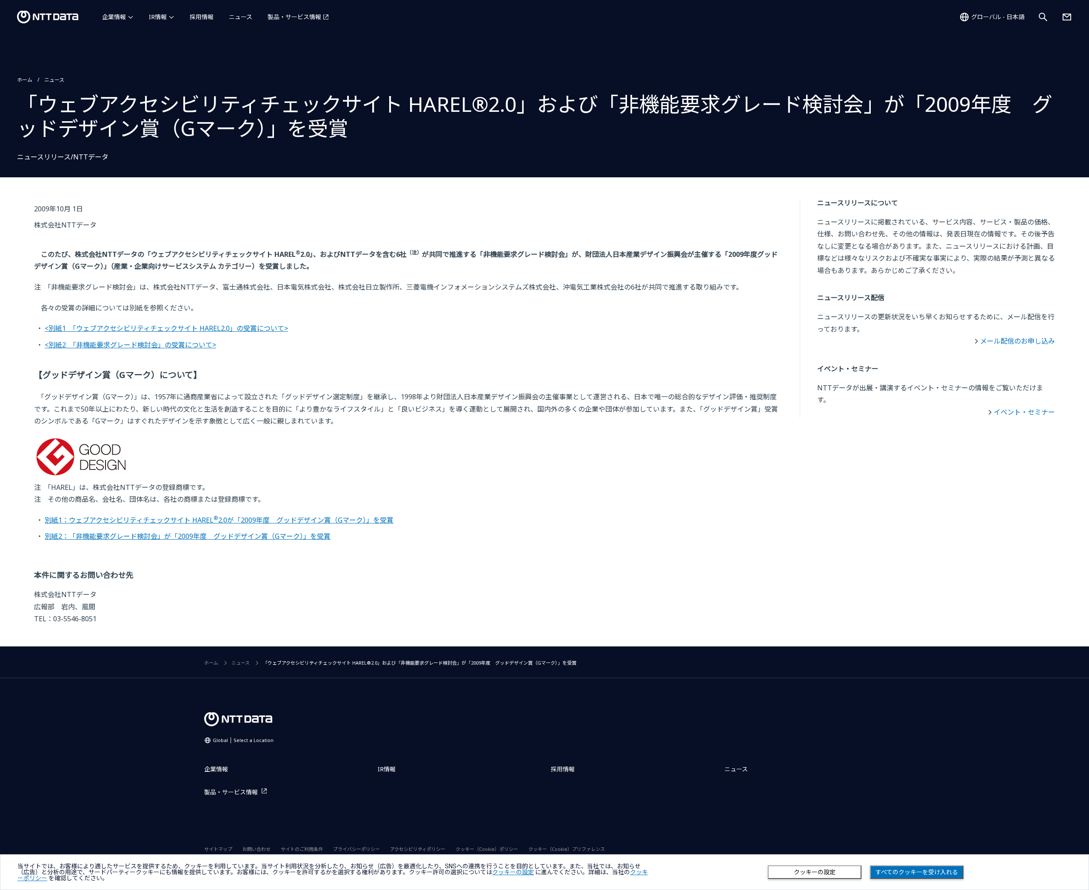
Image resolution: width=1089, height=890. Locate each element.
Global (243, 740)
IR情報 (158, 17)
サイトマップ (218, 849)
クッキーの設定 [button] (513, 872)
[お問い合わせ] (1067, 17)
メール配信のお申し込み (1017, 341)
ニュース (240, 17)
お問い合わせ (256, 849)
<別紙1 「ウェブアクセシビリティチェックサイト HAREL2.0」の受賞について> (166, 328)
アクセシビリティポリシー (417, 849)
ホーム (24, 79)
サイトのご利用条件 (302, 849)
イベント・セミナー (1024, 412)
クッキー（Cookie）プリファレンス (566, 849)
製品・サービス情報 (294, 17)
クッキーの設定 (814, 872)
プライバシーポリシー (356, 849)
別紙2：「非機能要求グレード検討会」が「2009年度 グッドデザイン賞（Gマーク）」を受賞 (188, 536)
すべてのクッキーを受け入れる (916, 872)
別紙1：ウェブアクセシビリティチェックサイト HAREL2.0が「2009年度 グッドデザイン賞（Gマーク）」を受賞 (219, 520)
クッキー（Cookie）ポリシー (487, 849)
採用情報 (202, 17)
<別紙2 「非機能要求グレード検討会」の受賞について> (130, 345)
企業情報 (114, 17)
